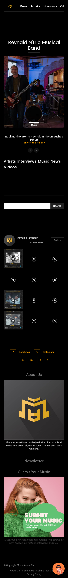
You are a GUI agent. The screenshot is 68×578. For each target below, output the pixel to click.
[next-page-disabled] (36, 150)
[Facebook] (13, 352)
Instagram (48, 352)
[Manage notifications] (60, 571)
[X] (41, 360)
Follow (57, 240)
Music (34, 125)
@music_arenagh (27, 238)
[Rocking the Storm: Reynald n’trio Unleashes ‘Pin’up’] (34, 92)
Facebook (24, 352)
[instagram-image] (13, 258)
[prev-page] (30, 150)
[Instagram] (37, 352)
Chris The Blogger (34, 142)
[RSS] (23, 360)
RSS (31, 360)
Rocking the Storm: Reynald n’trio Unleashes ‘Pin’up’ (34, 138)
